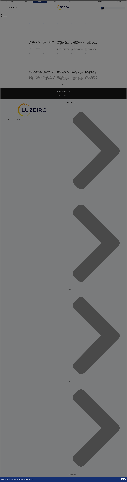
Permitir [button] (123, 479)
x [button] (126, 477)
